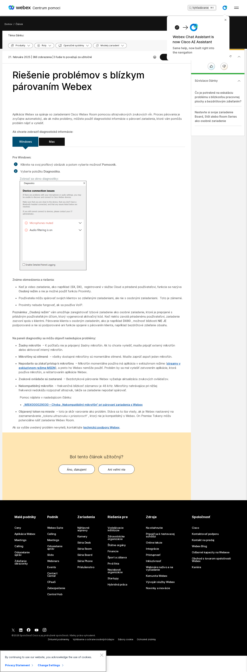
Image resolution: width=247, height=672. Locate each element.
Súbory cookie (125, 639)
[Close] (101, 655)
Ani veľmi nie (116, 469)
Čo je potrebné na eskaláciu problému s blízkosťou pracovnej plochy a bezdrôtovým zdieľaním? (218, 97)
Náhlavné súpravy (83, 529)
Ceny (17, 528)
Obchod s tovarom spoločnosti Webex (211, 559)
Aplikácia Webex (24, 534)
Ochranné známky (146, 639)
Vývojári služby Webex (160, 582)
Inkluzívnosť (153, 561)
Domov (8, 24)
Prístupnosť (153, 555)
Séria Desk (84, 542)
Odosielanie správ (22, 553)
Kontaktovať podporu (205, 534)
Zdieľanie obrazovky (21, 562)
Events (51, 567)
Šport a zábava (117, 557)
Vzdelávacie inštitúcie (116, 529)
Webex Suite (55, 528)
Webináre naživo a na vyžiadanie (159, 568)
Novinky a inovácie (158, 588)
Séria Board (84, 555)
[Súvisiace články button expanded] (239, 81)
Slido (50, 555)
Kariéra (196, 567)
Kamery (82, 536)
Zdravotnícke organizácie (116, 537)
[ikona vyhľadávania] (190, 8)
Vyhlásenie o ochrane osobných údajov (93, 639)
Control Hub (54, 594)
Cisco (195, 528)
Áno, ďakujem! (76, 469)
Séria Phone (85, 561)
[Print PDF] (154, 57)
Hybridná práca (117, 584)
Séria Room (84, 549)
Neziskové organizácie (115, 571)
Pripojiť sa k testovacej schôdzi (160, 535)
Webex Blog (199, 546)
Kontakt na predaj (203, 540)
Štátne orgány (117, 545)
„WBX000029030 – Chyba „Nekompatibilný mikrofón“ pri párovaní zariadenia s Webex (83, 404)
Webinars (53, 561)
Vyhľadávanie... (201, 7)
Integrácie (152, 549)
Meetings (20, 540)
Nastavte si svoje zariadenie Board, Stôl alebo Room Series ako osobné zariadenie (216, 116)
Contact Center (52, 574)
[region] (53, 661)
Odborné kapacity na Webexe (210, 552)
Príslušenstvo (85, 567)
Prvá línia (113, 563)
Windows (25, 141)
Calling (18, 546)
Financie (113, 551)
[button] (224, 7)
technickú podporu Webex (101, 427)
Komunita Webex (156, 576)
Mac (52, 141)
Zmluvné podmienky (58, 639)
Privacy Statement (17, 665)
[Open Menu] (236, 7)
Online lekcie (154, 542)
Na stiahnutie (154, 528)
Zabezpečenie (56, 588)
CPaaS (51, 582)
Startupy (113, 578)
